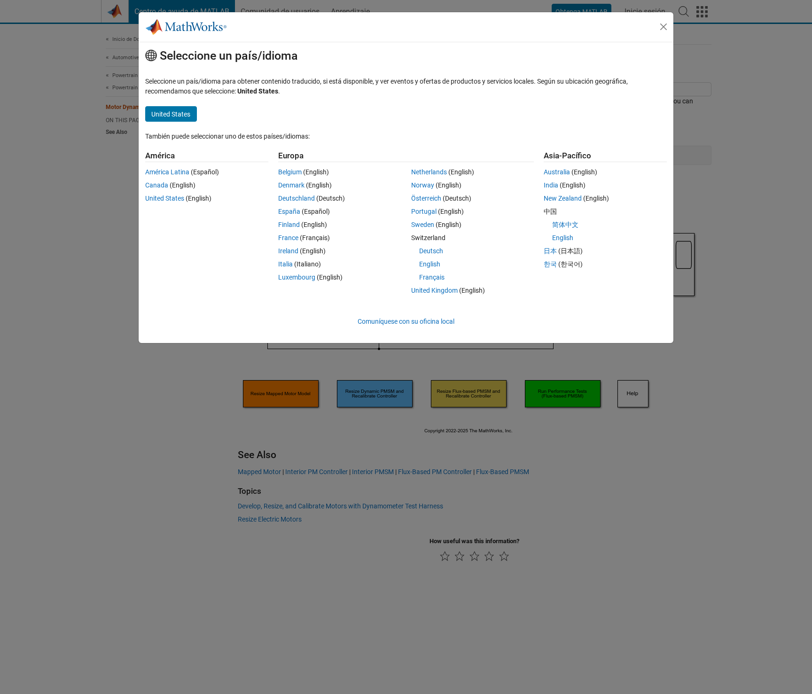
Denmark (291, 185)
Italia (285, 264)
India (551, 185)
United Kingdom (434, 290)
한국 (550, 264)
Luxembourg (296, 277)
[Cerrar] (663, 26)
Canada (156, 185)
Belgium (290, 172)
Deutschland (296, 198)
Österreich (426, 198)
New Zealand (563, 198)
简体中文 (565, 224)
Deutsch (431, 251)
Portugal (424, 211)
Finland (289, 224)
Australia (557, 172)
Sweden (422, 224)
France (288, 238)
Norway (422, 185)
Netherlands (429, 172)
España (289, 211)
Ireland (288, 251)
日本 (550, 251)
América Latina (167, 172)
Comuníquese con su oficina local (406, 321)
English (429, 264)
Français (432, 277)
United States (164, 198)
